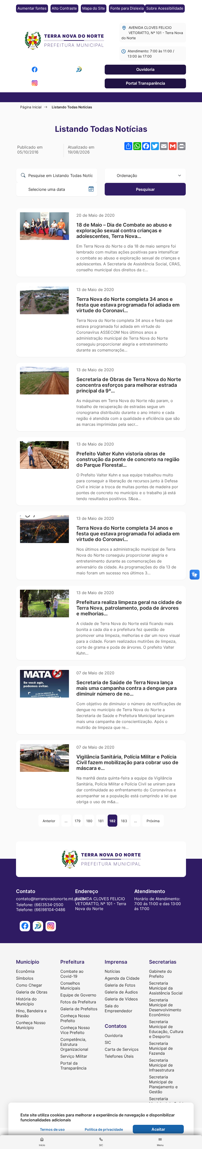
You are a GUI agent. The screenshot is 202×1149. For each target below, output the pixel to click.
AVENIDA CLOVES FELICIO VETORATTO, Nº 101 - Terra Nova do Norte (152, 32)
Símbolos (24, 978)
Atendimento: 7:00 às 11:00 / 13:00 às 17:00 (151, 53)
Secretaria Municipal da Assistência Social (166, 988)
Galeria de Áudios (121, 992)
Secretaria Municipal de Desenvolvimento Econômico (165, 1007)
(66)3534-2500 (48, 904)
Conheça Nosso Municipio (31, 1025)
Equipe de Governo (78, 995)
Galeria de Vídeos (121, 998)
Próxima (153, 821)
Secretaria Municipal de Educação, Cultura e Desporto (166, 1029)
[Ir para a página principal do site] (64, 40)
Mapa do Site (93, 8)
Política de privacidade (104, 1129)
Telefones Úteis (119, 1056)
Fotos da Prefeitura (78, 1001)
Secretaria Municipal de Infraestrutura (161, 1065)
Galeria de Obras (31, 992)
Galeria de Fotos (120, 985)
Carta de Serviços (121, 1049)
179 (78, 821)
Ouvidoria (145, 69)
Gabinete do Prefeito (160, 974)
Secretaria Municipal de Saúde (167, 1101)
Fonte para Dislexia (127, 8)
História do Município (26, 1001)
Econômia (25, 971)
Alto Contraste (64, 8)
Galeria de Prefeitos (78, 1008)
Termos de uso (52, 1129)
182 (112, 821)
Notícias (112, 971)
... (66, 821)
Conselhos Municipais (70, 986)
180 (89, 821)
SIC (108, 1042)
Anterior (49, 821)
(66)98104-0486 (49, 909)
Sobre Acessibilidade (164, 8)
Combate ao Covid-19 (72, 974)
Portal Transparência (145, 83)
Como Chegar (29, 985)
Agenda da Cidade (122, 978)
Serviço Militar (73, 1056)
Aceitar (158, 1129)
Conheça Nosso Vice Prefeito (75, 1030)
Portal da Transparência (73, 1066)
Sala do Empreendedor (118, 1008)
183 (124, 821)
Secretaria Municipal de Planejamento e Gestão (163, 1084)
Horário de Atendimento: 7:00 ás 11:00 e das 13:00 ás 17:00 (157, 903)
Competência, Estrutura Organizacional (74, 1044)
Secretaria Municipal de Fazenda (161, 1048)
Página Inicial (30, 107)
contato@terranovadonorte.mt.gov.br (51, 898)
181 (101, 821)
